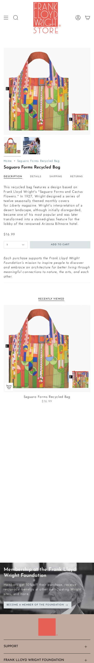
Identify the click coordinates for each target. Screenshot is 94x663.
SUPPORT (11, 646)
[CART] (87, 17)
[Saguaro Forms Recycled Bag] (47, 348)
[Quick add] (9, 387)
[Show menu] (5, 17)
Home (8, 161)
